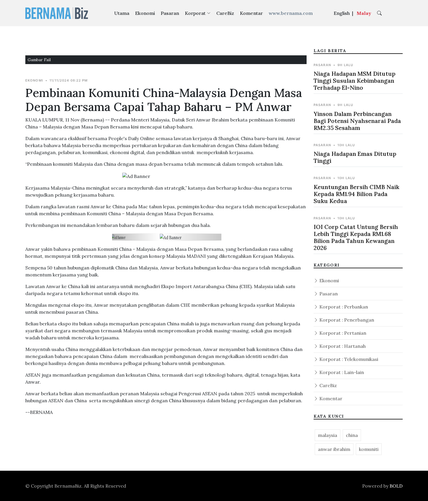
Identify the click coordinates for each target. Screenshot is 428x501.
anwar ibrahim (334, 449)
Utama (121, 13)
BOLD (396, 486)
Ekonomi (145, 13)
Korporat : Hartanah (342, 346)
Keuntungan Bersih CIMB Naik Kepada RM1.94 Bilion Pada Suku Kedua (356, 193)
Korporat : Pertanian (342, 333)
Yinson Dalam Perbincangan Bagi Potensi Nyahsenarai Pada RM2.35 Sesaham (357, 120)
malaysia (327, 435)
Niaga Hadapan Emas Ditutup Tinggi (355, 157)
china (352, 435)
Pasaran (170, 13)
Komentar (251, 13)
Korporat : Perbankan (343, 307)
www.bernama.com (291, 13)
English (342, 13)
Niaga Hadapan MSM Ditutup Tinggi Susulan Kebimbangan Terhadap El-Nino (354, 80)
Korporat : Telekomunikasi (348, 359)
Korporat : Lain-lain (341, 372)
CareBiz (225, 13)
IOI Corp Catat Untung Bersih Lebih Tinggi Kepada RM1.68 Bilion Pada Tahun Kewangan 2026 (356, 237)
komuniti (369, 449)
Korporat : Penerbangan (346, 320)
